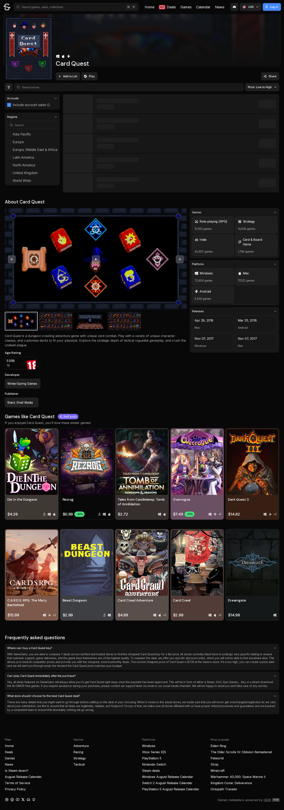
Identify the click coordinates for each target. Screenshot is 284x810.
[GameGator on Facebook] (12, 799)
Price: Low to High (260, 87)
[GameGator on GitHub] (34, 799)
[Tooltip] (48, 105)
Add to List (70, 76)
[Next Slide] (180, 259)
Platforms (198, 264)
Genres (196, 212)
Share (272, 76)
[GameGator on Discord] (234, 7)
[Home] (7, 7)
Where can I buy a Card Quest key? (29, 648)
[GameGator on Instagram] (7, 799)
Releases (198, 311)
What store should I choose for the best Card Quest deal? (43, 696)
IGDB (267, 800)
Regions (12, 116)
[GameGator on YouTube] (18, 799)
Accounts (13, 98)
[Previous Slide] (12, 259)
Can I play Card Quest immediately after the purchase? (41, 675)
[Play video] (96, 259)
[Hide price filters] (9, 87)
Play (92, 76)
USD (251, 7)
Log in (274, 7)
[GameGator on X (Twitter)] (23, 799)
